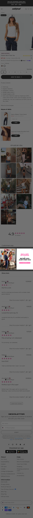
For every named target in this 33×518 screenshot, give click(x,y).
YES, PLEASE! (25, 262)
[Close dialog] (32, 249)
